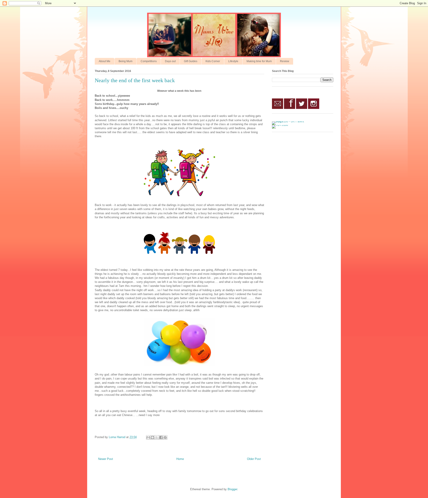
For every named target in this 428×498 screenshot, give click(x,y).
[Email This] (148, 437)
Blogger (232, 489)
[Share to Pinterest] (165, 437)
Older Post (254, 459)
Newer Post (105, 459)
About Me (104, 61)
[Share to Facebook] (161, 437)
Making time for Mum (259, 61)
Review (284, 61)
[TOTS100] (280, 125)
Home (180, 459)
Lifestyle (233, 61)
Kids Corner (213, 61)
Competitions (149, 61)
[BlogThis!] (152, 437)
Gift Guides (190, 61)
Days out (170, 61)
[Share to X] (156, 437)
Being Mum (125, 61)
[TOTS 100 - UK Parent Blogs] (290, 121)
